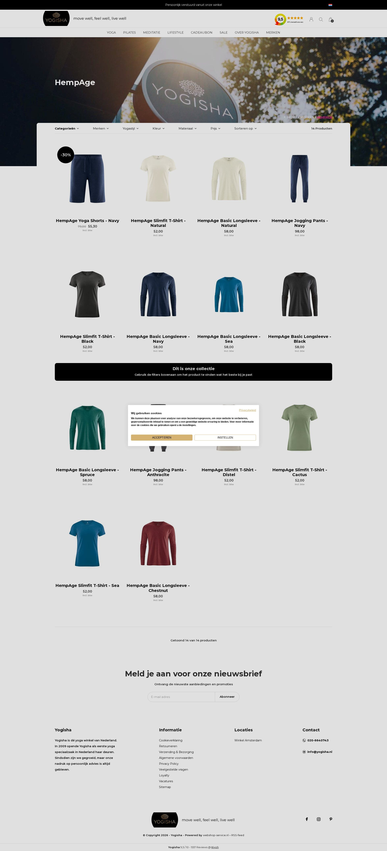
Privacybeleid (247, 410)
